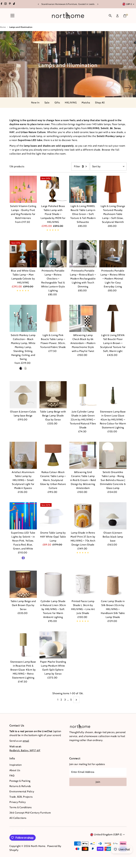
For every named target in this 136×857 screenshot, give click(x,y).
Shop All (100, 102)
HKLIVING (71, 102)
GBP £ (129, 4)
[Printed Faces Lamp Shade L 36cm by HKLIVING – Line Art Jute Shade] (83, 584)
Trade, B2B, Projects (21, 796)
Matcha (86, 102)
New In (35, 102)
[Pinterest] (10, 4)
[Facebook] (1, 4)
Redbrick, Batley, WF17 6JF (24, 750)
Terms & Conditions (20, 807)
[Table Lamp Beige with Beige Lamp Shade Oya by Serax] (53, 394)
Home (3, 27)
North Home (38, 846)
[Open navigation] (12, 16)
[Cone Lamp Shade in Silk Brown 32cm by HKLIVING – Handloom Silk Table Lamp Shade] (112, 584)
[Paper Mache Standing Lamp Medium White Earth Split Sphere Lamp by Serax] (53, 644)
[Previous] (38, 4)
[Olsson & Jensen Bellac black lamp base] (112, 515)
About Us (14, 770)
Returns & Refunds (20, 786)
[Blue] (23, 558)
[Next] (97, 4)
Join (98, 781)
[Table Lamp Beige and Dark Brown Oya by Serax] (23, 584)
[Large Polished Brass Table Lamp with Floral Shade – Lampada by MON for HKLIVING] (53, 189)
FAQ (11, 775)
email (26, 740)
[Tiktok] (14, 4)
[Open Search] (110, 15)
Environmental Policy (21, 791)
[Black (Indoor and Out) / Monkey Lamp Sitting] (21, 368)
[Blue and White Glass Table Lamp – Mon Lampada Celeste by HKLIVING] (23, 253)
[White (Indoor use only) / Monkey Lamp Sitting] (25, 368)
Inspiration (15, 764)
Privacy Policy (17, 802)
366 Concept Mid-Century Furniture (30, 812)
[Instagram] (5, 4)
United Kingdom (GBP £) (108, 834)
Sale (47, 102)
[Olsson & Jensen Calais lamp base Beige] (23, 394)
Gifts (57, 102)
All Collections (17, 817)
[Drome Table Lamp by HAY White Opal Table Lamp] (53, 515)
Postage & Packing (19, 780)
